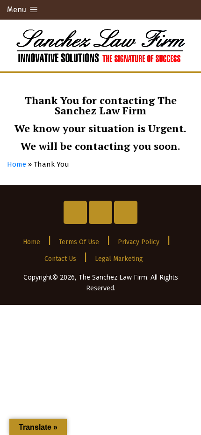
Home (16, 164)
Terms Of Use (79, 242)
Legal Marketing (119, 259)
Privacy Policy (138, 242)
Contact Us (60, 259)
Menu (17, 9)
